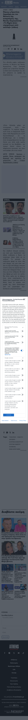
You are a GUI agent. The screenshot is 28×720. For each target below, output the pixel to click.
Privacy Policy (22, 420)
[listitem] (14, 327)
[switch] (22, 331)
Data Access (14, 420)
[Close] (24, 299)
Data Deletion (5, 420)
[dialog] (14, 360)
